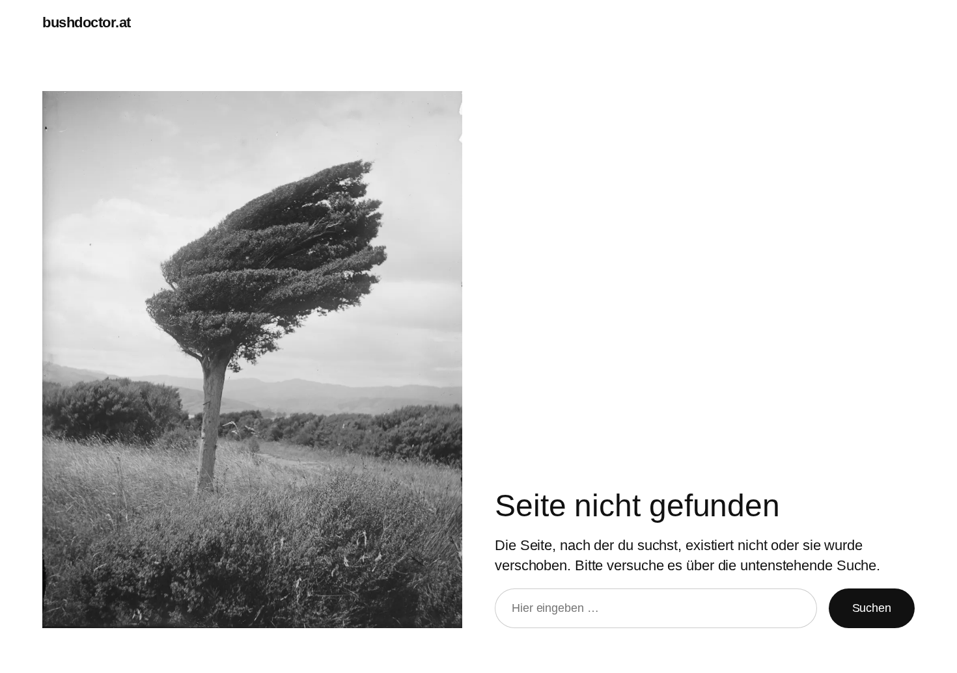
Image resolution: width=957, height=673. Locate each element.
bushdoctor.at (86, 22)
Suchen (871, 607)
